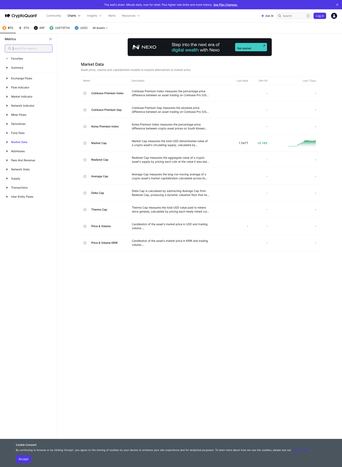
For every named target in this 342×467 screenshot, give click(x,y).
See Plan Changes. (225, 4)
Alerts (112, 15)
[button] (28, 58)
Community (54, 15)
